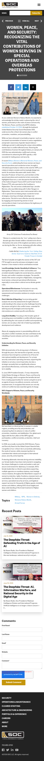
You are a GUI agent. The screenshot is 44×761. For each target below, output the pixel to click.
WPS (23, 496)
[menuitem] (3, 750)
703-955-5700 (7, 745)
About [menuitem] (5, 722)
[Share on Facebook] (11, 87)
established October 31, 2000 (12, 127)
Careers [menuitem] (6, 718)
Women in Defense (33, 496)
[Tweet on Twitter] (18, 87)
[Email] (33, 87)
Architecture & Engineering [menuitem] (17, 710)
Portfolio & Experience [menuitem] (14, 714)
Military (17, 496)
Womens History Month (23, 500)
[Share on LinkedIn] (26, 87)
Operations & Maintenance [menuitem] (16, 701)
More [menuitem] (4, 726)
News (4, 13)
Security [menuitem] (6, 697)
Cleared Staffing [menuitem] (11, 706)
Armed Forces (20, 503)
